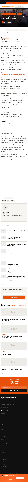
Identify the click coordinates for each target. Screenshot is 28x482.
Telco (7, 11)
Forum (2, 434)
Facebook (23, 30)
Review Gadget (4, 443)
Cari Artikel (3, 452)
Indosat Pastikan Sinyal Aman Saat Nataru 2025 (13, 74)
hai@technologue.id (6, 410)
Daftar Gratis (14, 297)
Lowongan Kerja (4, 436)
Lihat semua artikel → (8, 219)
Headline (21, 11)
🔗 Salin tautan (4, 32)
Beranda (2, 11)
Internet (3, 426)
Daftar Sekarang (14, 390)
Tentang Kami (4, 459)
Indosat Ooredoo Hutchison (8, 200)
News (11, 11)
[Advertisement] (14, 177)
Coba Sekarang (20, 478)
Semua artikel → (23, 305)
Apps (2, 424)
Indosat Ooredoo (8, 198)
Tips (2, 431)
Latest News (16, 11)
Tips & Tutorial (4, 448)
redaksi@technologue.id (7, 409)
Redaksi (3, 461)
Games (2, 445)
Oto (2, 429)
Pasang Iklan (4, 466)
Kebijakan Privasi (5, 469)
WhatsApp (16, 30)
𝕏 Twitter (9, 30)
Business (3, 422)
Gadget (3, 419)
